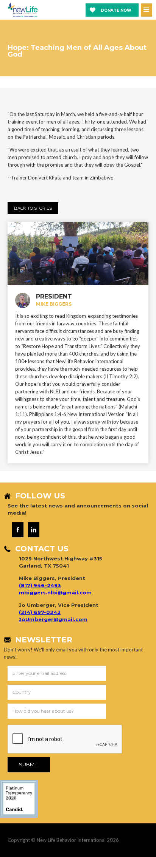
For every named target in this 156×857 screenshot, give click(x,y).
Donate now (116, 10)
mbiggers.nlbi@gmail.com (55, 592)
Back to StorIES (33, 208)
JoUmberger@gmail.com (53, 619)
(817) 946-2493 (40, 585)
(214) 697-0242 (40, 612)
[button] (146, 10)
